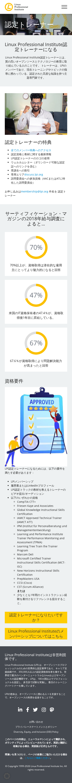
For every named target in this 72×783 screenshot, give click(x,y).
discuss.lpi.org (33, 174)
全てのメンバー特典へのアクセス (31, 150)
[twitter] (35, 709)
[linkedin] (20, 709)
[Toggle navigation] (64, 7)
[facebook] (27, 709)
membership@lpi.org (34, 191)
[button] (7, 776)
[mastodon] (52, 709)
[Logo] (16, 7)
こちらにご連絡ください (37, 757)
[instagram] (44, 709)
